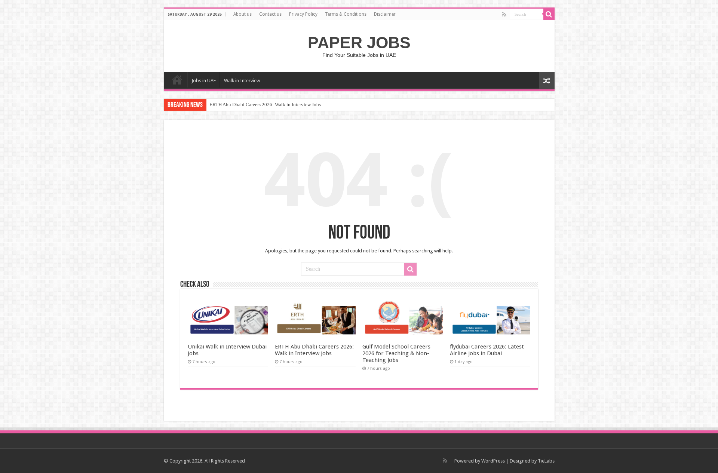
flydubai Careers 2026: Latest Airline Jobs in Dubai (487, 350)
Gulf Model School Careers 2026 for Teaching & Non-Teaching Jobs (396, 353)
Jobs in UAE (203, 80)
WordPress (493, 461)
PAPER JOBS (359, 43)
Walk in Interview (242, 80)
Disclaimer (385, 14)
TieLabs (546, 461)
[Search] (549, 14)
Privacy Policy (303, 14)
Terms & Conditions (345, 14)
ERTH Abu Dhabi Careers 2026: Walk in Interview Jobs (265, 104)
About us (242, 14)
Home (177, 79)
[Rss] (504, 14)
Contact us (270, 14)
